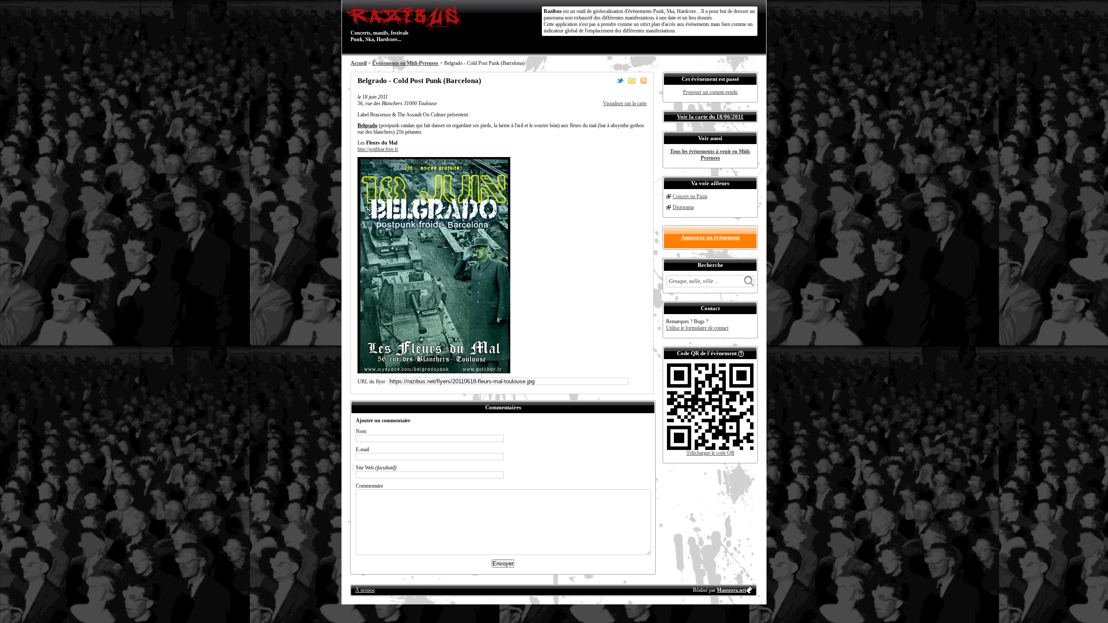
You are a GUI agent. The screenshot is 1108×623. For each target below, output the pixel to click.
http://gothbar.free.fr (378, 149)
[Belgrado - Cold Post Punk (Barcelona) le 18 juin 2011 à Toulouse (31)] (434, 372)
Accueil (359, 63)
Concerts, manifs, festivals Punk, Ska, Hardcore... (380, 23)
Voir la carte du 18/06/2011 (710, 116)
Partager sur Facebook (608, 80)
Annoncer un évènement (710, 237)
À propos (365, 590)
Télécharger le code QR (710, 453)
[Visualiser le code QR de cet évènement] (710, 448)
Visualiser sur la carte (625, 103)
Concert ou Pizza (690, 196)
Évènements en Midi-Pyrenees (405, 63)
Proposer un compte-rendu (710, 92)
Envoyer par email (631, 80)
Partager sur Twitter (620, 80)
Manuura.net (731, 590)
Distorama (683, 207)
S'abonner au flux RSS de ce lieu (643, 80)
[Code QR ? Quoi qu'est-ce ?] (741, 353)
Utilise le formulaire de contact (697, 328)
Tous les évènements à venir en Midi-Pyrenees (710, 154)
